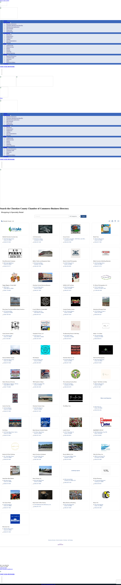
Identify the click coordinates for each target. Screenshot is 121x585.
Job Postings (70, 540)
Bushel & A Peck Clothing (9, 454)
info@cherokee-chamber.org (6, 569)
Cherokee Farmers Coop (38, 406)
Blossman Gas (6, 526)
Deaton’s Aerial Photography (70, 261)
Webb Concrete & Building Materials (102, 261)
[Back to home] (3, 5)
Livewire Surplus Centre (68, 309)
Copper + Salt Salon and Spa (100, 381)
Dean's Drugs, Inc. (37, 478)
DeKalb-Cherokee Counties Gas (10, 236)
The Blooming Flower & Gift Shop (71, 333)
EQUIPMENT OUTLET (98, 430)
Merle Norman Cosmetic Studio (40, 430)
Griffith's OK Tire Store (68, 285)
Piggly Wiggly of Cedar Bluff (9, 285)
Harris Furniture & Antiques (39, 454)
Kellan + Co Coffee (97, 333)
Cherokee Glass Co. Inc (68, 357)
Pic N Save (5, 430)
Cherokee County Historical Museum (41, 285)
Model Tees (96, 236)
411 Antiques (36, 357)
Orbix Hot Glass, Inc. (98, 454)
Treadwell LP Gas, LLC (38, 333)
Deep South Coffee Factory (39, 502)
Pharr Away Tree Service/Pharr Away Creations (13, 309)
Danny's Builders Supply (8, 357)
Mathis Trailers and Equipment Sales (41, 261)
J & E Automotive (37, 236)
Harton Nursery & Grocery (9, 381)
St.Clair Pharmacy (97, 478)
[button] (2, 221)
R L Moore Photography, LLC (100, 285)
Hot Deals (65, 540)
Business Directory (52, 540)
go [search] (84, 216)
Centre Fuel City (6, 406)
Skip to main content (4, 0)
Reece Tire (95, 502)
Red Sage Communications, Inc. (48, 584)
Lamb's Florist (66, 430)
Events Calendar (59, 540)
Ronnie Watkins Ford (68, 454)
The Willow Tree (67, 406)
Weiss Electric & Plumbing (69, 502)
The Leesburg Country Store (70, 381)
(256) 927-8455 (3, 567)
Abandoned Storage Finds (99, 309)
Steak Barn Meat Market (8, 478)
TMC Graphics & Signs (38, 381)
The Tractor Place (7, 502)
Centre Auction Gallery (8, 333)
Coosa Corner (66, 236)
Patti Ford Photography (98, 357)
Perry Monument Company (9, 261)
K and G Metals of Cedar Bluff (40, 309)
